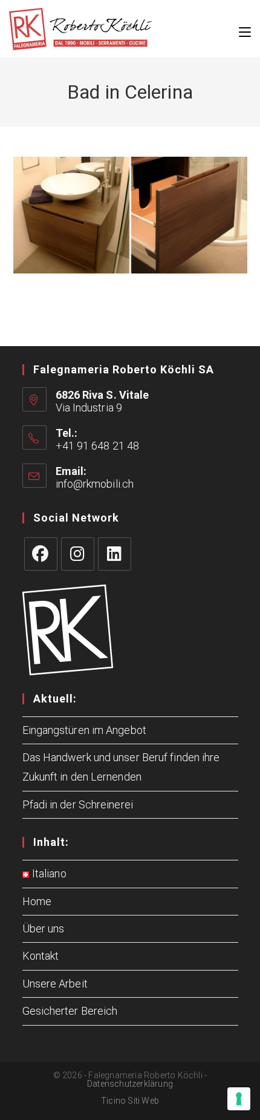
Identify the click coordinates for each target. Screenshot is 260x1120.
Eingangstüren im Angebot (84, 730)
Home (36, 901)
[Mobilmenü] (245, 28)
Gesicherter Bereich (70, 1010)
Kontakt (40, 955)
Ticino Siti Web (130, 1100)
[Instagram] (77, 554)
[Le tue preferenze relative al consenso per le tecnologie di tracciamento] (238, 1098)
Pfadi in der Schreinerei (77, 804)
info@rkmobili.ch (95, 483)
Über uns (43, 928)
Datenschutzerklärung (130, 1084)
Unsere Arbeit (55, 983)
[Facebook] (40, 554)
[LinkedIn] (114, 554)
